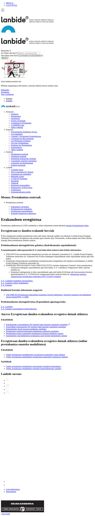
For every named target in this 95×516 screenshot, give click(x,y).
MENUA (9, 3)
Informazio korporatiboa (20, 185)
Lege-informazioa (13, 489)
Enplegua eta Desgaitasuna (21, 145)
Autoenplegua (16, 147)
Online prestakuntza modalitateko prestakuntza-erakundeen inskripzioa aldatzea (37, 357)
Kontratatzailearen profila (21, 192)
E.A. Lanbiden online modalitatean (14, 283)
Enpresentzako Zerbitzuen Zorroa (24, 132)
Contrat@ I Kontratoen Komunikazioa (26, 136)
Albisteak (14, 183)
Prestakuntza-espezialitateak (22, 211)
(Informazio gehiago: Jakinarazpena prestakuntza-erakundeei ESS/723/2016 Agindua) (48, 275)
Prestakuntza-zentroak (19, 154)
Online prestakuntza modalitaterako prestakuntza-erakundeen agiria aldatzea (35, 355)
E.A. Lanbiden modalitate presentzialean (17, 281)
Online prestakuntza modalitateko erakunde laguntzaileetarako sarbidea (33, 369)
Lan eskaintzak (17, 134)
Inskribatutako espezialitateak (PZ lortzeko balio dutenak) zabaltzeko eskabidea (37, 325)
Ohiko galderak (17, 127)
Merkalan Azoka (17, 176)
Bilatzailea (5, 51)
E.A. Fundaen (6, 285)
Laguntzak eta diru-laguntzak (22, 139)
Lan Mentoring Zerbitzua (21, 141)
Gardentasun (16, 190)
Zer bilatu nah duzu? (9, 53)
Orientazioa (15, 118)
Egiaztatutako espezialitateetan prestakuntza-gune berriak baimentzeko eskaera (36, 336)
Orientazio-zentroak (18, 156)
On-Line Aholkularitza (20, 143)
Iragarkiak (15, 181)
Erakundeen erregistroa (20, 207)
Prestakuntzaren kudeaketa (21, 209)
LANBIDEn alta (17, 125)
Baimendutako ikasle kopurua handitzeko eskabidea (26, 329)
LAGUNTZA (11, 5)
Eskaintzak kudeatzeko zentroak (23, 159)
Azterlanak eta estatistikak (21, 174)
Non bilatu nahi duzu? (9, 55)
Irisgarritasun (11, 492)
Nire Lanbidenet (7, 94)
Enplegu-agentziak (18, 165)
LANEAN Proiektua (19, 179)
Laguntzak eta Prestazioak (21, 123)
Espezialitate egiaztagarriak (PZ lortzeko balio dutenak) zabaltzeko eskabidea (36, 327)
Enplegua (14, 114)
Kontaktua (5, 92)
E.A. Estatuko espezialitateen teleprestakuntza (19, 309)
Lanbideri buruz (17, 170)
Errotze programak (18, 121)
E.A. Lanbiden (7, 307)
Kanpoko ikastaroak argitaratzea (23, 213)
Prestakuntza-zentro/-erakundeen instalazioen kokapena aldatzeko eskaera (34, 333)
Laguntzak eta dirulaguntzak (22, 163)
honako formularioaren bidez (77, 226)
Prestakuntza (16, 116)
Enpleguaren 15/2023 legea (21, 188)
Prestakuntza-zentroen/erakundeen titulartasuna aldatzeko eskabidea (32, 331)
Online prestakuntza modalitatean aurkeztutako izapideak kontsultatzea (33, 366)
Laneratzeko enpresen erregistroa (24, 161)
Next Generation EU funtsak (22, 172)
